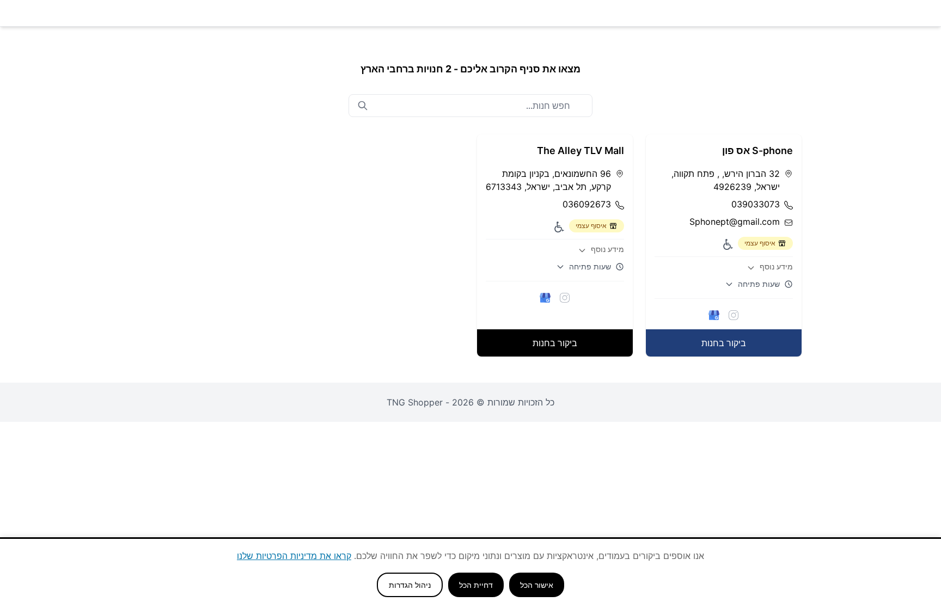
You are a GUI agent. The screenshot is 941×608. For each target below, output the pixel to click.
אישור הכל (536, 585)
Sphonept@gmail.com (734, 221)
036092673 (587, 204)
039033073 (755, 204)
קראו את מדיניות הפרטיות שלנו (294, 555)
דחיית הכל (476, 585)
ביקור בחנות (723, 342)
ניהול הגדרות (410, 585)
